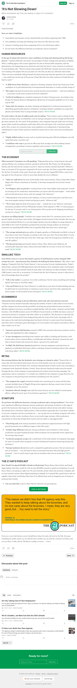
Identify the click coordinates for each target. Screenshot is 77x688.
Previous (9, 556)
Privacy (38, 674)
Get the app (48, 679)
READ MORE (50, 111)
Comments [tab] (6, 570)
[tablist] (10, 570)
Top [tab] (4, 595)
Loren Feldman (11, 17)
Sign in (71, 3)
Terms (44, 674)
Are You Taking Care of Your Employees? (19, 601)
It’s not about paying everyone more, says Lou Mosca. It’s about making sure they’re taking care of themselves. (33, 604)
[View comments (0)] (8, 24)
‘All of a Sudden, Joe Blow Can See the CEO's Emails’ (23, 616)
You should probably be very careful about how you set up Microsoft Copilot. (28, 618)
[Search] (73, 595)
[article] (38, 606)
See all (5, 643)
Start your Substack (33, 679)
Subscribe (63, 3)
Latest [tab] (9, 595)
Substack (29, 684)
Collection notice (52, 674)
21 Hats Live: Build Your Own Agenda (17, 628)
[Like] (4, 24)
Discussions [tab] (17, 595)
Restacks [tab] (15, 570)
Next (69, 556)
